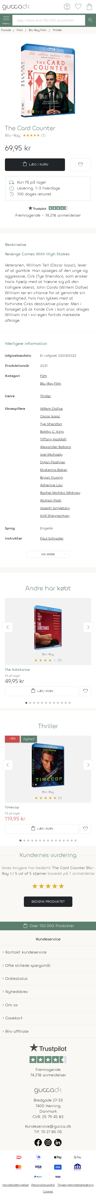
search (91, 20)
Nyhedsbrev (16, 991)
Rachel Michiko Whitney (60, 492)
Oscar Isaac (50, 416)
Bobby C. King (52, 431)
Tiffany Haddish (53, 439)
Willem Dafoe (51, 408)
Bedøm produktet (48, 901)
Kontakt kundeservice (26, 952)
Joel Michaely (51, 454)
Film (43, 375)
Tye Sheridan (51, 424)
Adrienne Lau (51, 485)
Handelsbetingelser (15, 1185)
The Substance (17, 670)
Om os (11, 1005)
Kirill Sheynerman (54, 515)
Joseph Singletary (55, 508)
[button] (7, 627)
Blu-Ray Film (50, 383)
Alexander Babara (55, 447)
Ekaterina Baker (53, 469)
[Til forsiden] (16, 6)
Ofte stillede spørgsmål (27, 965)
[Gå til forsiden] (48, 1089)
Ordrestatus (16, 978)
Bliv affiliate (17, 1031)
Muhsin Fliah (50, 500)
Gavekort (14, 1018)
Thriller (45, 396)
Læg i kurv (35, 164)
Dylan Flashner (52, 462)
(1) (34, 135)
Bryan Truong (51, 477)
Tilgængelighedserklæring (75, 1185)
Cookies (48, 1192)
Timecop (12, 807)
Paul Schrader (52, 538)
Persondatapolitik (43, 1185)
